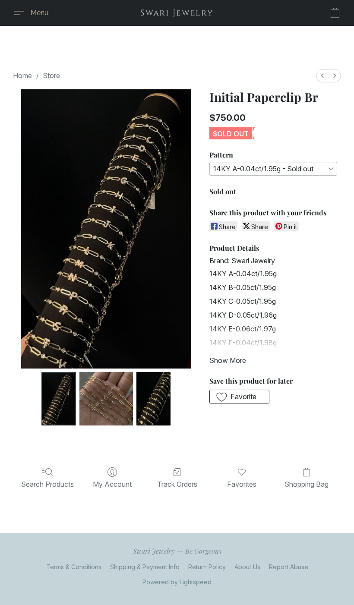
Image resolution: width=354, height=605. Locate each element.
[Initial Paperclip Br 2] (153, 398)
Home (22, 75)
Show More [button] (227, 360)
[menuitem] (322, 75)
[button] (177, 13)
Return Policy (207, 566)
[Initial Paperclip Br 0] (58, 398)
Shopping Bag (306, 484)
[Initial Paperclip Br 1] (106, 398)
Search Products (47, 484)
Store (51, 75)
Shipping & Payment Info (145, 566)
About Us (247, 566)
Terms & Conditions (73, 566)
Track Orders (177, 484)
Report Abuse (288, 566)
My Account (112, 484)
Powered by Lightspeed (177, 582)
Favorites (241, 484)
